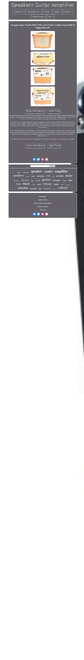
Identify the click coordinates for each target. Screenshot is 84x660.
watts (33, 176)
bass (18, 183)
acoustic (56, 180)
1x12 (38, 180)
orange (67, 184)
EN (41, 210)
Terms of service (42, 206)
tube (70, 180)
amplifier (61, 171)
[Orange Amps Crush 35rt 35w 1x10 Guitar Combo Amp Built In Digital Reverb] (42, 41)
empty (64, 181)
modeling (40, 176)
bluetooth (16, 181)
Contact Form (43, 200)
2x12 (32, 181)
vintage (47, 183)
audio (56, 184)
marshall (33, 188)
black (26, 183)
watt (48, 175)
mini (40, 188)
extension (26, 172)
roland (27, 176)
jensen (19, 172)
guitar (46, 180)
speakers (18, 175)
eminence (47, 188)
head (39, 184)
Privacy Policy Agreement (43, 203)
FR (44, 210)
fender (69, 175)
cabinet (63, 187)
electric (25, 180)
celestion (23, 187)
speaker (36, 171)
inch (53, 176)
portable (60, 176)
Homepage (42, 196)
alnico (62, 184)
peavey (54, 189)
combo (48, 171)
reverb (33, 184)
